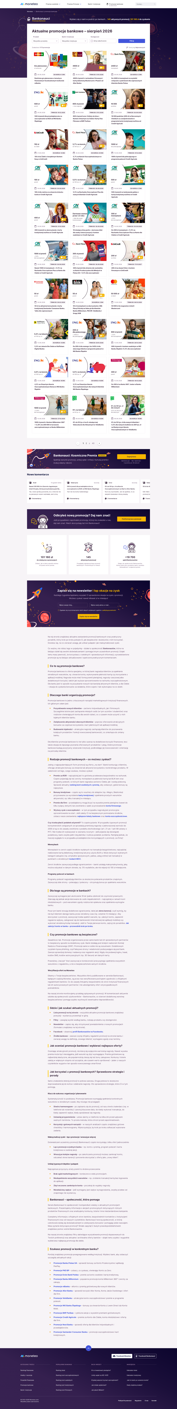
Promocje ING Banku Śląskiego (67, 1305)
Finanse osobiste (52, 4)
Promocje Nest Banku (63, 1325)
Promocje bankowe (116, 4)
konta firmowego (113, 806)
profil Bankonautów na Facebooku (88, 1032)
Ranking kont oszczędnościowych (67, 1375)
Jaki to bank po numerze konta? (137, 1380)
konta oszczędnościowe (116, 816)
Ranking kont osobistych (64, 1380)
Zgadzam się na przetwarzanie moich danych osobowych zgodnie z (88, 610)
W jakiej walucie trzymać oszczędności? (104, 1380)
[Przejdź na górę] (88, 1348)
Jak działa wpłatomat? (98, 1385)
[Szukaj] (154, 4)
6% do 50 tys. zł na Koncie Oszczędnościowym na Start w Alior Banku (120, 487)
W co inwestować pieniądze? (101, 1370)
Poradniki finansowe (27, 1380)
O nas (146, 1400)
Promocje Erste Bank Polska (66, 1275)
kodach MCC (75, 859)
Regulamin (138, 1400)
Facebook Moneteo (123, 1356)
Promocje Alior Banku (63, 1291)
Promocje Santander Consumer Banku (70, 1332)
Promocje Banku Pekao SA (65, 1263)
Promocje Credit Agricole (65, 1317)
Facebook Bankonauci (147, 1356)
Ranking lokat (60, 1370)
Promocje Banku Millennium (66, 1279)
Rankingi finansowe (26, 1370)
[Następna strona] (99, 443)
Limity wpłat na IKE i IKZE (99, 1375)
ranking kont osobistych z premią (84, 785)
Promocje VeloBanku (63, 1298)
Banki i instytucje (94, 4)
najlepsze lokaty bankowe (88, 816)
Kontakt (154, 1400)
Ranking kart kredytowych (65, 1385)
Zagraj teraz (131, 457)
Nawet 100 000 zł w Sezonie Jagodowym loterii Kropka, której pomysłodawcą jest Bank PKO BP (45, 487)
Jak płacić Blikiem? (97, 1390)
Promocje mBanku (62, 1286)
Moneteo (30, 11)
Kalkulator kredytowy (134, 1375)
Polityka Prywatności (125, 1400)
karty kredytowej (86, 795)
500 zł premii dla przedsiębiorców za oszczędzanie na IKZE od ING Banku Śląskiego (83, 487)
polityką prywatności (109, 610)
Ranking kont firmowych (64, 1390)
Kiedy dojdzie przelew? (134, 1385)
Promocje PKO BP (61, 1270)
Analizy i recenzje (26, 1375)
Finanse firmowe (73, 4)
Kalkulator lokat (132, 1370)
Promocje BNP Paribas (63, 1313)
